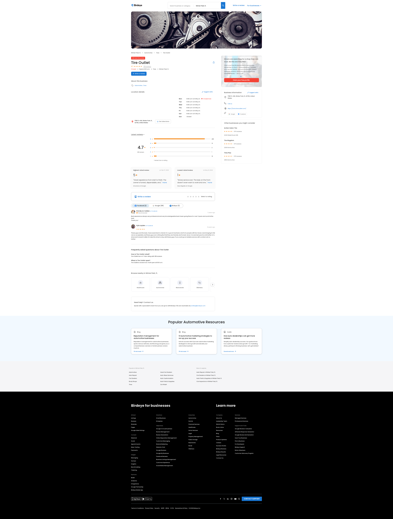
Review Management (163, 432)
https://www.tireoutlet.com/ (237, 108)
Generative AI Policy (181, 508)
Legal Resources (221, 455)
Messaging (134, 458)
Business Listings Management (166, 459)
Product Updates (221, 439)
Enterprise (159, 421)
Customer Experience (163, 462)
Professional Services (241, 421)
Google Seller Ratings (138, 430)
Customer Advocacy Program (244, 453)
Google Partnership (137, 487)
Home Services (193, 430)
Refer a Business (240, 450)
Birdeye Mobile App (137, 490)
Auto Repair (133, 375)
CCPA (172, 508)
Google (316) (159, 206)
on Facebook (153, 211)
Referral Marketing (162, 444)
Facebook (243, 114)
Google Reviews (161, 450)
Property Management (196, 436)
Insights (133, 464)
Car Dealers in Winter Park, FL (206, 375)
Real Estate (192, 443)
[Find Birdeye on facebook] (220, 499)
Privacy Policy (149, 508)
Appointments (135, 444)
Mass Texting (135, 447)
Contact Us (219, 458)
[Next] (212, 284)
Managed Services (240, 418)
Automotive (148, 53)
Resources (219, 430)
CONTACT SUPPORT (252, 499)
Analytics (134, 481)
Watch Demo (220, 424)
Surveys (133, 461)
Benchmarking (135, 467)
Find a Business (240, 441)
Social (133, 441)
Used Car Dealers (166, 372)
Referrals (134, 424)
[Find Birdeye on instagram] (231, 499)
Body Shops (133, 381)
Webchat (134, 438)
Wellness (191, 449)
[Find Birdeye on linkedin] (228, 499)
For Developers (239, 444)
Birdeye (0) (176, 206)
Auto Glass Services (166, 375)
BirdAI (133, 478)
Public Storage (193, 439)
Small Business (161, 418)
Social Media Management (164, 465)
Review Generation (162, 435)
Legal (190, 433)
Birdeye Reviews (221, 449)
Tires (157, 53)
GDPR (162, 508)
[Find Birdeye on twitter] (224, 499)
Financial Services (194, 424)
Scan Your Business (241, 438)
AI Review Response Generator (244, 432)
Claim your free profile (241, 80)
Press (218, 436)
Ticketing (134, 470)
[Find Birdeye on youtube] (235, 499)
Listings (133, 418)
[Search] (223, 5)
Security (157, 508)
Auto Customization (166, 378)
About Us (219, 418)
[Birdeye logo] (137, 5)
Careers (218, 443)
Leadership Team (221, 421)
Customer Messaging (163, 441)
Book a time (220, 427)
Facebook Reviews (162, 456)
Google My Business (162, 453)
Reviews (133, 421)
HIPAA (167, 508)
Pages (133, 427)
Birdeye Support (240, 447)
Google (233, 114)
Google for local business (164, 429)
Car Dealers (133, 378)
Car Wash (163, 384)
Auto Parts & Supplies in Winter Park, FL (209, 378)
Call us (230, 104)
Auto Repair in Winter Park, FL (205, 372)
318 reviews (147, 66)
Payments (134, 450)
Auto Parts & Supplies (167, 381)
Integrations (135, 484)
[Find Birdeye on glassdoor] (239, 499)
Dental (191, 421)
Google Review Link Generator (244, 435)
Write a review (238, 5)
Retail (190, 446)
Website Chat (160, 447)
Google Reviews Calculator (243, 429)
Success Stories (221, 446)
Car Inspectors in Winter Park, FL (206, 381)
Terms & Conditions (137, 508)
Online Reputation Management (166, 438)
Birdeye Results (221, 452)
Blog (217, 433)
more (164, 182)
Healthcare (192, 427)
